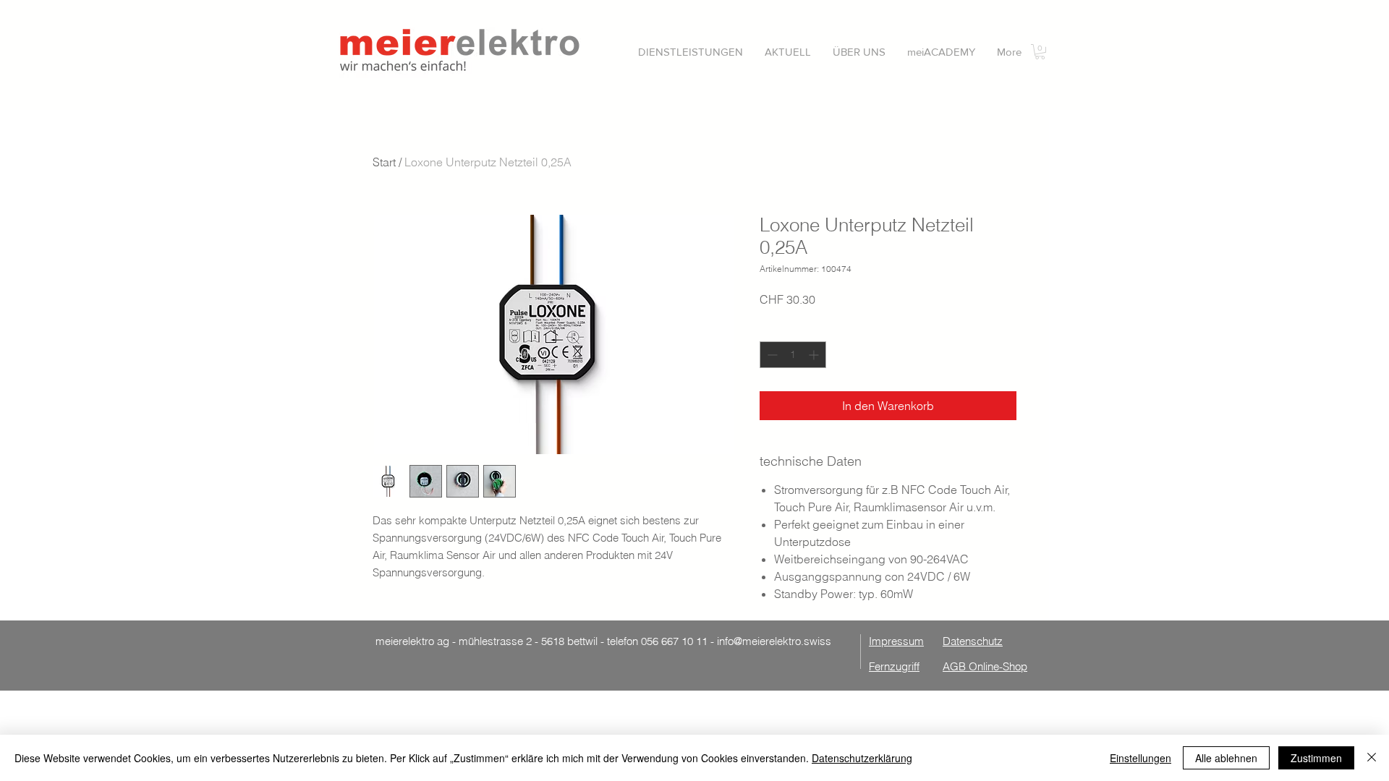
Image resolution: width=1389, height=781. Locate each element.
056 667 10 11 (674, 641)
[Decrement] (771, 354)
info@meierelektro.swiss (774, 641)
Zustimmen (1316, 758)
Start (384, 162)
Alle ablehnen (1226, 758)
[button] (690, 51)
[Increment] (815, 354)
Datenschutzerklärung (862, 758)
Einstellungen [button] (1140, 758)
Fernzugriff (894, 666)
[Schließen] (1371, 757)
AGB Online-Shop (985, 666)
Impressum (896, 641)
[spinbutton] (793, 354)
